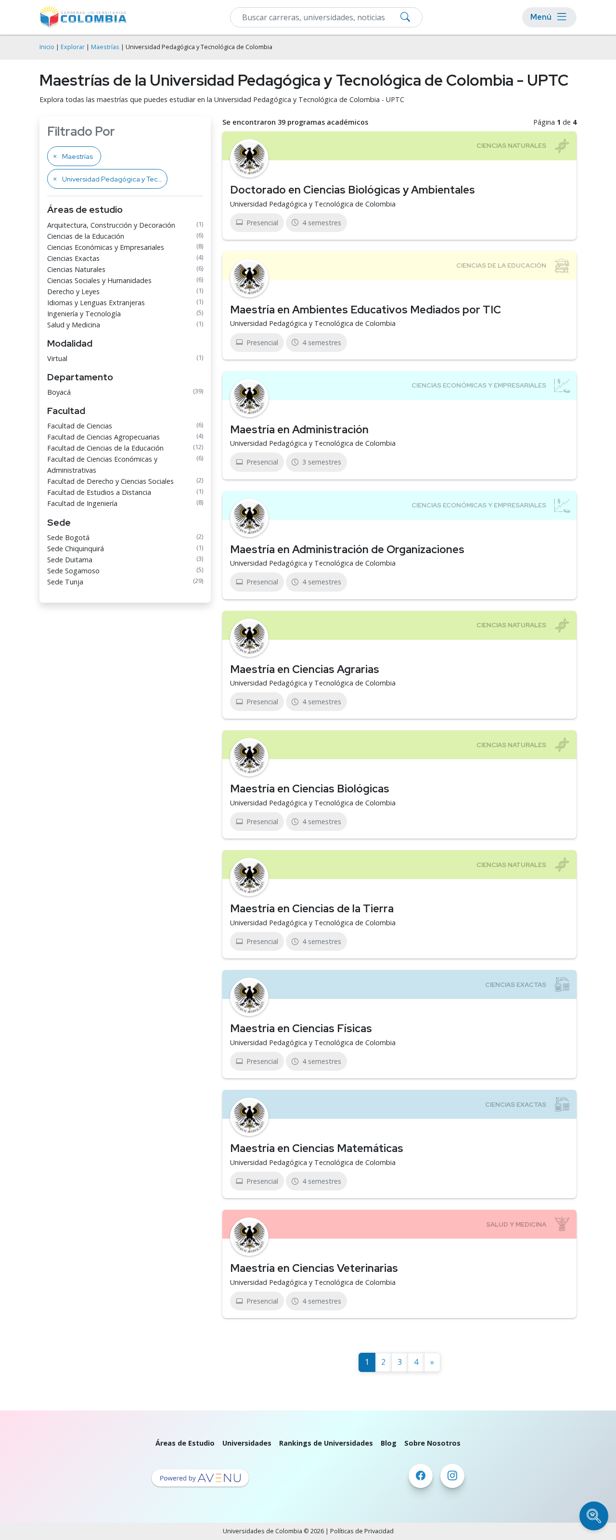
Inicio (46, 47)
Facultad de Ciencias (79, 425)
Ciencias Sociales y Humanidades (99, 280)
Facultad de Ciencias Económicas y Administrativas (102, 464)
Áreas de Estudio (185, 1443)
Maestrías (105, 47)
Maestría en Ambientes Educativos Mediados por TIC (365, 309)
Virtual (57, 358)
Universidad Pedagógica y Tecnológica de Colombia (313, 203)
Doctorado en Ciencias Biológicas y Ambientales (352, 189)
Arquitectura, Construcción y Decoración (111, 225)
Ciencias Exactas (73, 258)
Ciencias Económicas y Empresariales (105, 247)
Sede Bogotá (68, 537)
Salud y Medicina (73, 324)
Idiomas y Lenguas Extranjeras (96, 302)
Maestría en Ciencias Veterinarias (314, 1268)
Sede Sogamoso (73, 570)
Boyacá (59, 392)
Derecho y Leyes (73, 291)
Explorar (73, 47)
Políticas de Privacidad (362, 1531)
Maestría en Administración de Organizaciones (347, 549)
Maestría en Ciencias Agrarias (304, 669)
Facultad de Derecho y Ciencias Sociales (110, 481)
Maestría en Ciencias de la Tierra (312, 908)
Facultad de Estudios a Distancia (99, 492)
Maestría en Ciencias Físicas (301, 1028)
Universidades (246, 1443)
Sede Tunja (65, 581)
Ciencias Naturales (76, 269)
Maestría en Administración (299, 429)
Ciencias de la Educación (85, 236)
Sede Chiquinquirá (75, 548)
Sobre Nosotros (432, 1443)
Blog (389, 1443)
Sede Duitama (69, 559)
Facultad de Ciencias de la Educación (105, 448)
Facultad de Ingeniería (82, 503)
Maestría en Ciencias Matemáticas (316, 1148)
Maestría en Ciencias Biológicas (309, 788)
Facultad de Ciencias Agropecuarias (103, 436)
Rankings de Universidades (326, 1443)
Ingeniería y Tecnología (84, 313)
